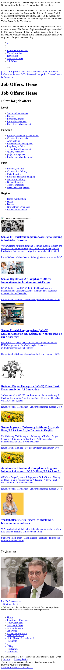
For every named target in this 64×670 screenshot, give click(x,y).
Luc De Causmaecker (11, 601)
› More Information (10, 667)
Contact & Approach (17, 633)
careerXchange (36, 74)
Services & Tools (15, 58)
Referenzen (12, 56)
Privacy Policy (21, 659)
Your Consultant (14, 53)
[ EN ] (11, 71)
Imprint (6, 659)
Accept (26, 667)
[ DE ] (4, 71)
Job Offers (12, 61)
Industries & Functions (17, 50)
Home (17, 71)
